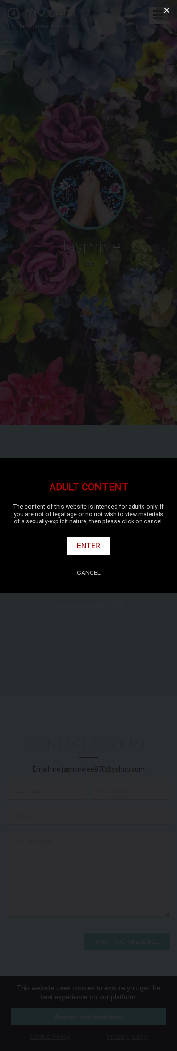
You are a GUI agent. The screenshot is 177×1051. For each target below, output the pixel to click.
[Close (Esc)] (166, 10)
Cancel (89, 572)
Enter (88, 545)
